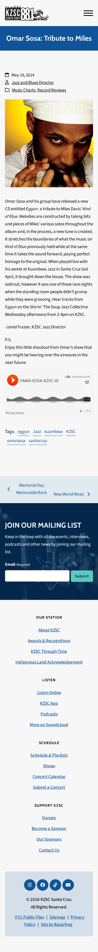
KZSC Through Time (49, 651)
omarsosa (16, 441)
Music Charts (24, 90)
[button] (88, 13)
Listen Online (49, 693)
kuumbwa (53, 432)
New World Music (69, 494)
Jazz (37, 432)
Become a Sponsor (49, 829)
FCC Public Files (29, 917)
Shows (49, 766)
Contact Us (49, 850)
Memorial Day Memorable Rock (27, 489)
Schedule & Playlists (49, 755)
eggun (24, 432)
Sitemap (57, 917)
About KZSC (49, 630)
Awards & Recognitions (49, 641)
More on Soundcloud (49, 725)
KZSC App (49, 703)
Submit (82, 576)
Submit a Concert (49, 787)
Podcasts (49, 714)
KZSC (71, 432)
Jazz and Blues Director (32, 83)
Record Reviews (51, 90)
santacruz (38, 441)
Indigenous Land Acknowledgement (49, 662)
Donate (49, 818)
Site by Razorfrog (56, 924)
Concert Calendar (49, 777)
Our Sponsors (49, 839)
